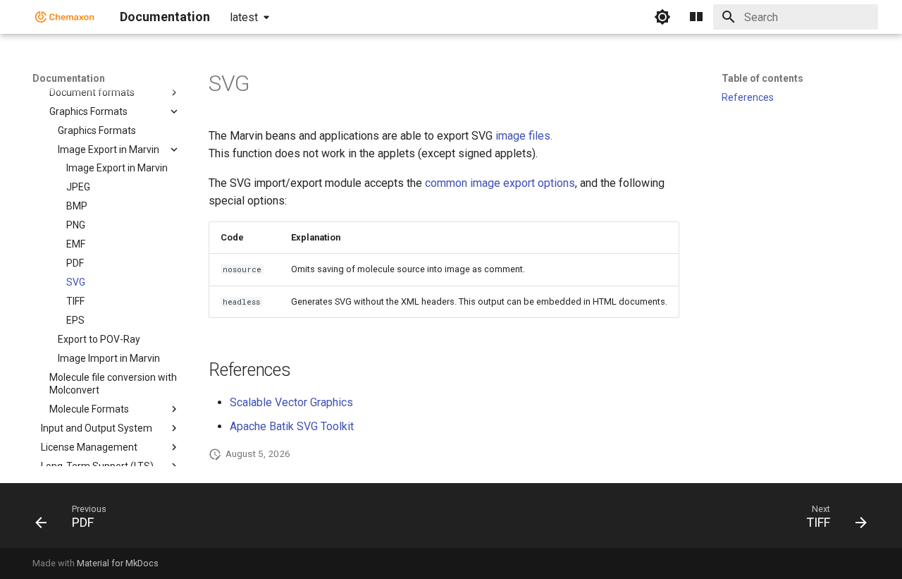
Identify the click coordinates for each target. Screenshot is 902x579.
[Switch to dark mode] (662, 17)
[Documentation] (65, 17)
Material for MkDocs (118, 563)
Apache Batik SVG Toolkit (292, 426)
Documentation (68, 78)
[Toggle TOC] (696, 17)
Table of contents (762, 78)
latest (244, 17)
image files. (523, 135)
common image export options (500, 183)
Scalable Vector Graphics (291, 402)
